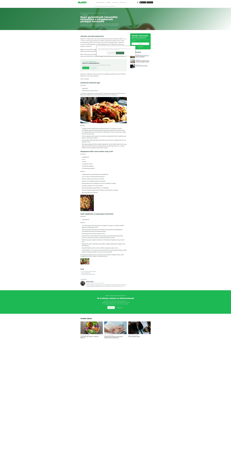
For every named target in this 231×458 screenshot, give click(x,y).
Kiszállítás (108, 2)
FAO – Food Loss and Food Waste (89, 271)
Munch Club (115, 2)
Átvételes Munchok (100, 2)
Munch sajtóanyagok (86, 272)
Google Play (93, 67)
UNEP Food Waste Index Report (88, 274)
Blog (99, 6)
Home (96, 6)
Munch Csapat (85, 14)
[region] (115, 51)
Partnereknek (123, 2)
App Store (86, 67)
